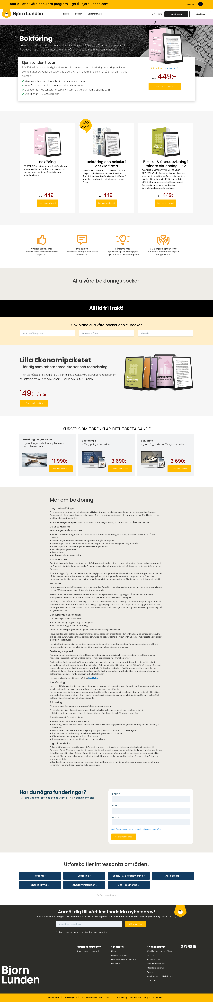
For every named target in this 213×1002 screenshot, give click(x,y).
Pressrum (151, 955)
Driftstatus (151, 980)
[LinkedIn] (181, 947)
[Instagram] (195, 947)
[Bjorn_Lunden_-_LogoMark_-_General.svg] (6, 13)
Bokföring (93, 678)
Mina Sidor (200, 14)
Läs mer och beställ (164, 86)
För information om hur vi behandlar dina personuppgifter (136, 829)
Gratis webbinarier (119, 955)
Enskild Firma (39, 885)
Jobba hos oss (153, 959)
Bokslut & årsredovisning (128, 875)
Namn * (115, 805)
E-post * (116, 794)
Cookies (150, 972)
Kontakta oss (157, 946)
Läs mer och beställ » (34, 403)
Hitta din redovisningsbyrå (87, 951)
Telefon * (116, 817)
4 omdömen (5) (172, 68)
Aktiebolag (172, 875)
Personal (39, 875)
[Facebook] (186, 947)
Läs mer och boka (61, 468)
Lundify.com (176, 14)
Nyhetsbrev (116, 963)
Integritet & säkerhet (155, 968)
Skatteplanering (128, 885)
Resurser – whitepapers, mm (123, 959)
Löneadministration (83, 885)
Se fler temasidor (105, 895)
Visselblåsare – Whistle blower (160, 976)
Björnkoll (118, 946)
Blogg (113, 951)
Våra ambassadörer (156, 963)
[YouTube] (190, 947)
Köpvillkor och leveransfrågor (159, 951)
